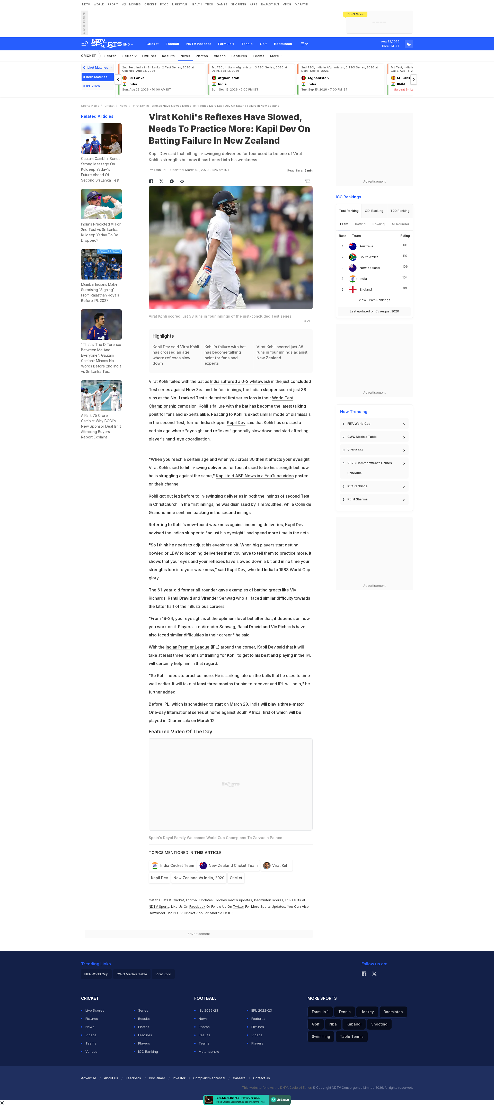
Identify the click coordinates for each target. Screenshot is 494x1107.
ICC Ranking (148, 1051)
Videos (220, 56)
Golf (263, 44)
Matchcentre (209, 1051)
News (185, 56)
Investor (179, 1078)
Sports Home (90, 105)
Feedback (133, 1078)
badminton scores (268, 900)
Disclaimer (157, 1078)
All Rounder (400, 224)
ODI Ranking (374, 211)
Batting (360, 224)
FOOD (164, 4)
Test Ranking (349, 211)
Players (144, 1043)
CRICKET (150, 4)
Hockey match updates (233, 900)
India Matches (96, 77)
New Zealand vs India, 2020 (198, 878)
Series (128, 56)
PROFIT (113, 4)
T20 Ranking (400, 211)
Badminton (283, 44)
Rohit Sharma (357, 499)
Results (168, 56)
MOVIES (135, 4)
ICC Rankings (357, 486)
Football (172, 44)
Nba (333, 1024)
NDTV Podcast (198, 44)
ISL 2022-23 (208, 1010)
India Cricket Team (177, 865)
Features (239, 56)
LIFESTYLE (179, 4)
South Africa (369, 257)
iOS (231, 913)
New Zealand (370, 268)
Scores (110, 56)
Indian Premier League (187, 647)
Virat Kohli (281, 865)
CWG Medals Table (362, 437)
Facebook (197, 906)
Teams (258, 56)
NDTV (86, 4)
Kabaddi (354, 1024)
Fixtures (149, 56)
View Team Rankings (374, 300)
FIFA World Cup (358, 424)
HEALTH (196, 4)
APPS (254, 4)
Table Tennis (352, 1036)
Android (216, 913)
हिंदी (124, 4)
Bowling (379, 224)
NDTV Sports (159, 906)
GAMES (222, 4)
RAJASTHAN (270, 4)
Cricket (152, 44)
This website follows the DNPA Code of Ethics (277, 1088)
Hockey (367, 1012)
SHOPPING (238, 4)
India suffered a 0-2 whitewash (240, 381)
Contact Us (261, 1078)
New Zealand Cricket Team (233, 865)
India (363, 279)
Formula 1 (226, 44)
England (366, 289)
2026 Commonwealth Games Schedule (369, 468)
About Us (111, 1078)
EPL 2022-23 (261, 1010)
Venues (91, 1051)
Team (343, 224)
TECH (209, 4)
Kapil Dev (236, 422)
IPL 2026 (93, 86)
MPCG (287, 4)
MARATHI (301, 4)
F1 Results (293, 900)
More (275, 56)
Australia (366, 246)
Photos (202, 56)
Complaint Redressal (209, 1078)
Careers (239, 1078)
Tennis (247, 44)
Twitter (238, 906)
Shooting (379, 1024)
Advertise (88, 1078)
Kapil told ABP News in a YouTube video (255, 475)
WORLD (99, 4)
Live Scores (94, 1010)
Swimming (321, 1036)
